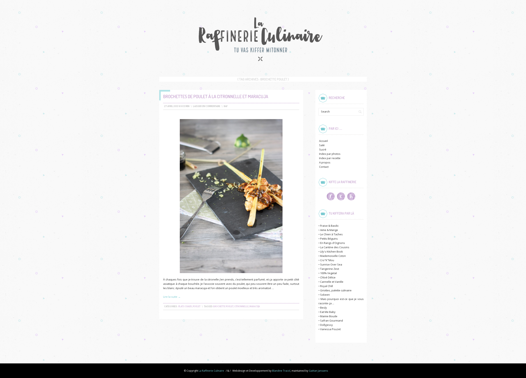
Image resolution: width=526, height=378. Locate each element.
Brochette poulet (223, 306)
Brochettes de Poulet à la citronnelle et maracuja (215, 96)
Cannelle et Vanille (331, 282)
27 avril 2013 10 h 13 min (176, 106)
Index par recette (329, 158)
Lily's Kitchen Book (331, 251)
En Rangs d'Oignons (332, 243)
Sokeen (325, 294)
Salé (322, 145)
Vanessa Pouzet (330, 329)
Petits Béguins (329, 238)
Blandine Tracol (281, 370)
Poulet (197, 306)
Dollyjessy (326, 325)
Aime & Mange (329, 230)
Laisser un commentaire (206, 106)
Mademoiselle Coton (333, 256)
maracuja (254, 306)
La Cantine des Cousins (334, 247)
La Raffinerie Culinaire (211, 370)
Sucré (322, 149)
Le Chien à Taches (331, 234)
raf (226, 106)
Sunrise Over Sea (331, 264)
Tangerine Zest (329, 269)
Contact (324, 167)
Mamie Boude (328, 316)
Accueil (323, 141)
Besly (323, 307)
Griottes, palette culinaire (336, 290)
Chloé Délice (328, 277)
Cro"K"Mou (327, 260)
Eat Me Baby (328, 312)
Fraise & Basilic (329, 225)
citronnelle (241, 306)
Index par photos (329, 154)
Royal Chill (326, 286)
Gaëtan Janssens (318, 370)
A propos (324, 162)
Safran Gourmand (331, 320)
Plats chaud (185, 306)
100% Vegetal (328, 273)
